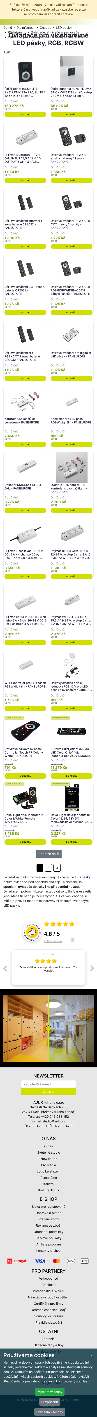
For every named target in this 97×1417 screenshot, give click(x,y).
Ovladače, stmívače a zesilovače (55, 32)
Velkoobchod (48, 1278)
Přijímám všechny (49, 1392)
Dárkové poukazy (48, 1238)
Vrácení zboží (49, 1219)
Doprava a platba (48, 1213)
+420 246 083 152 (55, 1116)
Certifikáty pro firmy (48, 1303)
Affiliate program (48, 1244)
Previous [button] (5, 968)
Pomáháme (48, 1177)
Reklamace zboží (48, 1225)
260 (53, 941)
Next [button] (92, 968)
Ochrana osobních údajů (49, 1310)
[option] (48, 968)
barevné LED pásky (76, 877)
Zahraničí (48, 1339)
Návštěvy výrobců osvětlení (48, 1297)
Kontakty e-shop (48, 1250)
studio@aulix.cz (54, 1121)
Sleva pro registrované (48, 1206)
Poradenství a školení (48, 1291)
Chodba (45, 27)
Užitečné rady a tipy (49, 1345)
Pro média (48, 1165)
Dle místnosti (25, 27)
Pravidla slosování (48, 1322)
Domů (7, 27)
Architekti (48, 1285)
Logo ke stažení (48, 1171)
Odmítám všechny (49, 1412)
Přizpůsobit (49, 1402)
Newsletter (49, 1159)
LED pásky (64, 27)
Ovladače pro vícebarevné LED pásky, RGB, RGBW (45, 37)
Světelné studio (48, 1152)
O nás (48, 1146)
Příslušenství (17, 32)
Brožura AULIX (48, 1190)
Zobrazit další (49, 854)
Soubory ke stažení (48, 1316)
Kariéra (48, 1184)
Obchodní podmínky (49, 1232)
